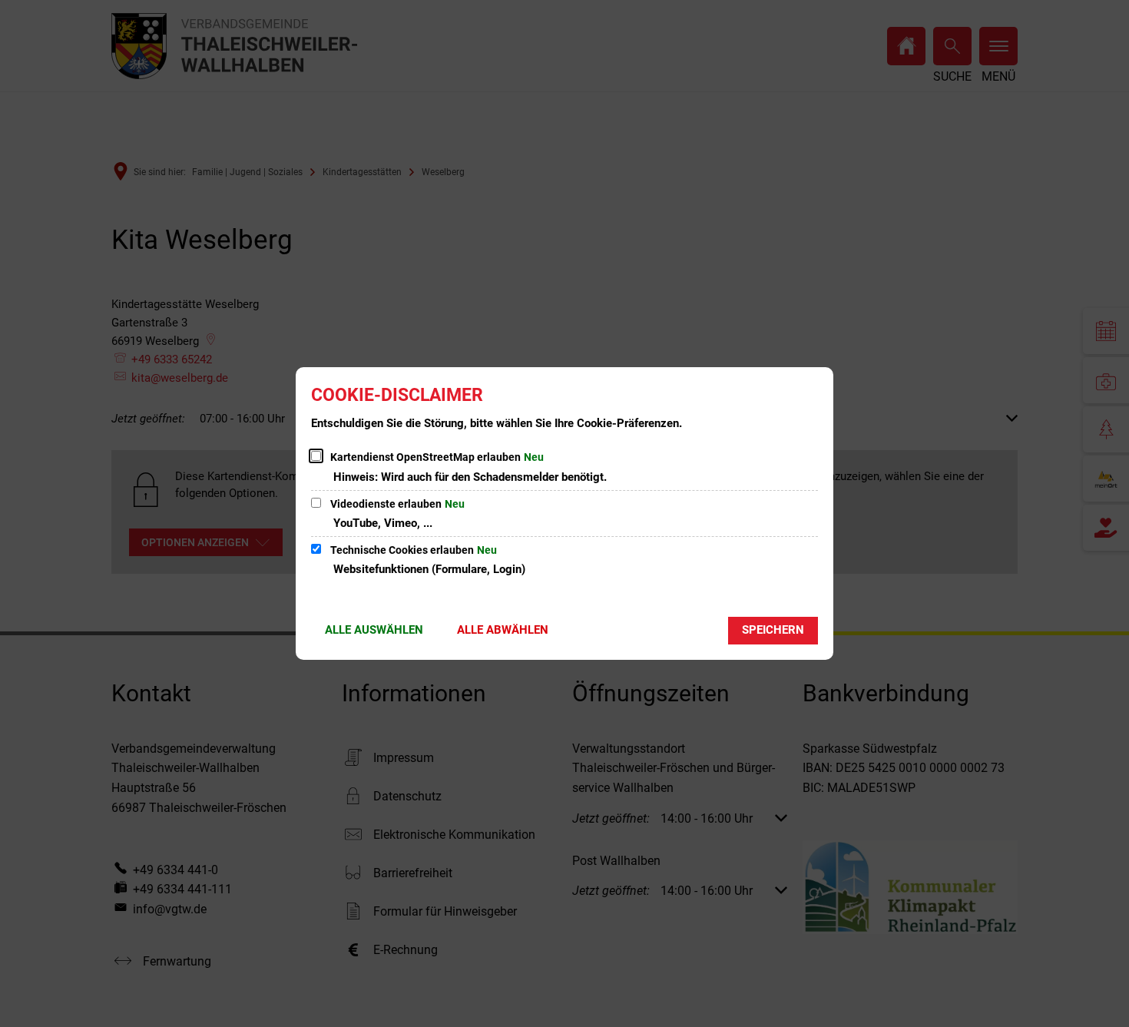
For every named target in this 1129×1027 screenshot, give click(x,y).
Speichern (773, 630)
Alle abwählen (502, 630)
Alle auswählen (374, 630)
